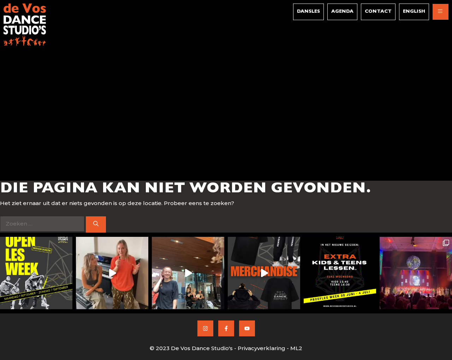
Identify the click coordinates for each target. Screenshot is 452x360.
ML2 (296, 348)
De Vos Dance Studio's (202, 348)
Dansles (308, 12)
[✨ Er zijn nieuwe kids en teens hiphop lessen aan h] (340, 273)
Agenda (342, 12)
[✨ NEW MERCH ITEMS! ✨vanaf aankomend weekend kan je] (264, 273)
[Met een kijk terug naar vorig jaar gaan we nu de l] (416, 273)
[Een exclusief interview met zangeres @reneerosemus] (112, 273)
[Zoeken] (96, 224)
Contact (378, 12)
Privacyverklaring (261, 348)
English (414, 12)
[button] (440, 12)
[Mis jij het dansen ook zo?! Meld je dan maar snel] (36, 273)
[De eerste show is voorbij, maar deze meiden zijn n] (188, 273)
